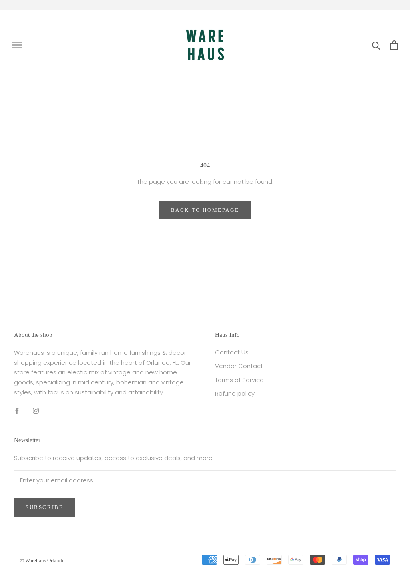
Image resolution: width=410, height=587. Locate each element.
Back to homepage (205, 210)
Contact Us (232, 352)
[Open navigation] (17, 44)
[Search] (376, 45)
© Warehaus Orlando (42, 560)
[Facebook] (17, 411)
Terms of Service (239, 380)
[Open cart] (394, 45)
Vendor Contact (239, 366)
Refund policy (235, 393)
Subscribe (44, 507)
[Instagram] (36, 411)
